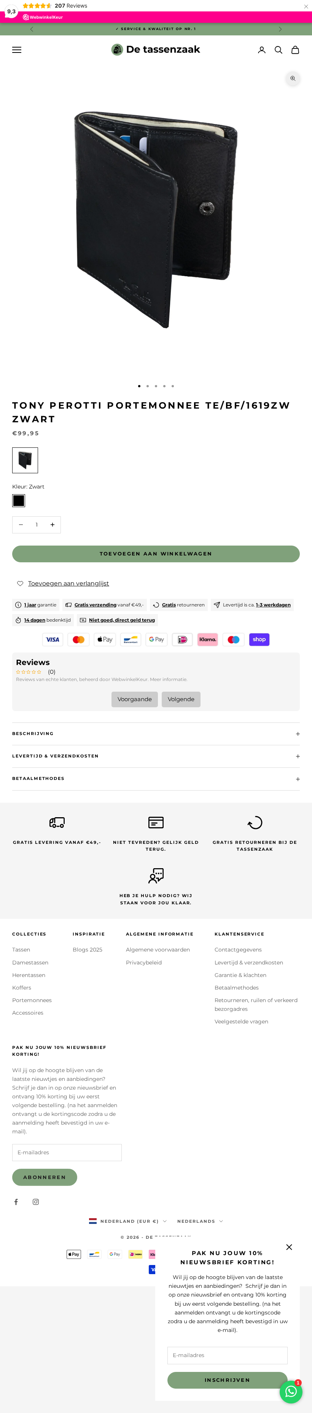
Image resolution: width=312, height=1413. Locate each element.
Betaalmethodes (237, 987)
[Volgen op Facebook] (16, 1202)
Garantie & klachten (240, 975)
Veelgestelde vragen (241, 1021)
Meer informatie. (169, 679)
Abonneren (44, 1177)
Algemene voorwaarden (158, 949)
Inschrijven (227, 1380)
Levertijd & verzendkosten (249, 962)
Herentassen (28, 975)
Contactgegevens (238, 949)
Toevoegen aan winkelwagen (156, 554)
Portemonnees (32, 1000)
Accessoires (27, 1012)
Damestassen (30, 962)
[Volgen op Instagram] (36, 1202)
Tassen (21, 949)
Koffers (21, 987)
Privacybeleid (144, 962)
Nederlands (196, 1221)
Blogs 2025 (87, 949)
